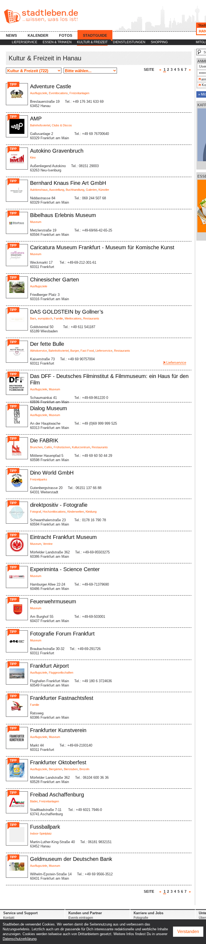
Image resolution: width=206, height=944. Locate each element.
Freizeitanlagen (79, 93)
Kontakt (8, 918)
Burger (74, 350)
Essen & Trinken (57, 42)
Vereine (48, 543)
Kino (33, 157)
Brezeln (84, 769)
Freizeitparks (38, 479)
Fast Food (87, 350)
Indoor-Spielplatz (41, 833)
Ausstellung (56, 189)
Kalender (38, 35)
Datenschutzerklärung (19, 939)
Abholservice (38, 350)
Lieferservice (24, 42)
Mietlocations (73, 318)
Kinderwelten (75, 511)
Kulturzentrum (81, 447)
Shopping (159, 42)
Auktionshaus (39, 189)
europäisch (45, 318)
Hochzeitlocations (54, 511)
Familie (58, 318)
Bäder (34, 801)
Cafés (48, 447)
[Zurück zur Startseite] (41, 16)
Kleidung (91, 511)
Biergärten (55, 769)
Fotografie (141, 918)
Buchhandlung (75, 189)
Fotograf (35, 511)
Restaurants (91, 318)
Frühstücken (62, 447)
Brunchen (36, 447)
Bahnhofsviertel (40, 125)
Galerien (91, 189)
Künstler (103, 189)
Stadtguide (95, 35)
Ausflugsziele (38, 93)
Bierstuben (71, 769)
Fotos (65, 35)
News (11, 35)
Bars (33, 318)
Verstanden (188, 931)
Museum (35, 221)
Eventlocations (58, 93)
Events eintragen (80, 918)
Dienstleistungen (129, 42)
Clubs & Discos (62, 125)
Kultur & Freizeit (92, 42)
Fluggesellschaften (61, 672)
